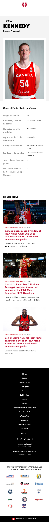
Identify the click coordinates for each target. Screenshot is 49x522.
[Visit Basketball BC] (10, 476)
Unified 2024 (24, 382)
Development (24, 424)
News (24, 374)
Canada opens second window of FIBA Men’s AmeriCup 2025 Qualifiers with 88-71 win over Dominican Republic (23, 235)
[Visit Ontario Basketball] (24, 483)
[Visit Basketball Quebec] (39, 484)
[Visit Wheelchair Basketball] (10, 506)
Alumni (24, 391)
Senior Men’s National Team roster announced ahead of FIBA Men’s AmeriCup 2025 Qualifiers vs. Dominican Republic (23, 342)
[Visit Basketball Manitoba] (10, 483)
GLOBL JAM (24, 395)
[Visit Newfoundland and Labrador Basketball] (24, 499)
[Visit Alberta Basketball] (24, 476)
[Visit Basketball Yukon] (39, 499)
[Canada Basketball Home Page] (24, 4)
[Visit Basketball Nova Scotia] (38, 491)
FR (4, 4)
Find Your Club (24, 412)
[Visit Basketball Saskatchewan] (38, 476)
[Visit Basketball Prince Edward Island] (10, 499)
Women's (24, 416)
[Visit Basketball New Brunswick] (24, 492)
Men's (24, 420)
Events (24, 378)
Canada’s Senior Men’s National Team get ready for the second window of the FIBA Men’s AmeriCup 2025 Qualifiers (22, 289)
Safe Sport (24, 386)
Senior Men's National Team (14, 227)
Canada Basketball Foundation (24, 408)
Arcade (24, 403)
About (24, 433)
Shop (24, 399)
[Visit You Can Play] (24, 506)
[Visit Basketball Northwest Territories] (10, 491)
